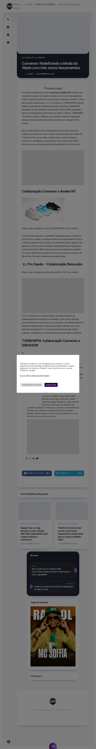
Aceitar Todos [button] (51, 385)
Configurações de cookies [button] (31, 385)
